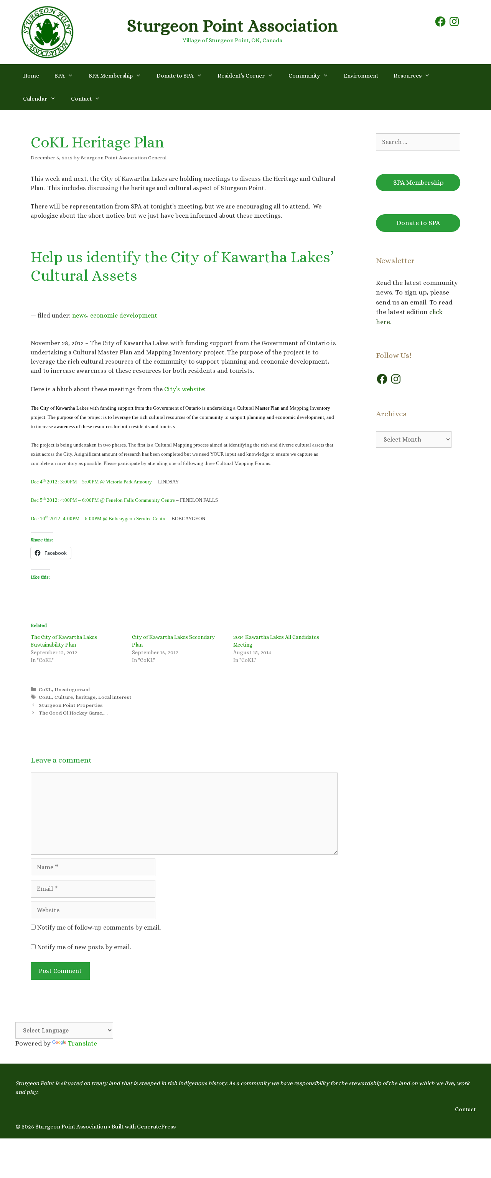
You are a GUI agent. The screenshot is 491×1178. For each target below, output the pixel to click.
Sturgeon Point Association (232, 26)
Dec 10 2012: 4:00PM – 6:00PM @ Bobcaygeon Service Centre (98, 518)
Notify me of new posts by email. (84, 947)
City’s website (184, 389)
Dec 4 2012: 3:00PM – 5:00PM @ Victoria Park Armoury (91, 482)
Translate (82, 1043)
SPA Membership (111, 75)
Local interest (115, 697)
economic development (123, 315)
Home (31, 75)
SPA (59, 75)
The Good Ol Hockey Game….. (73, 713)
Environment (361, 75)
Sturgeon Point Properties (71, 705)
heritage (86, 697)
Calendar (35, 98)
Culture (63, 697)
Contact (81, 98)
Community (304, 75)
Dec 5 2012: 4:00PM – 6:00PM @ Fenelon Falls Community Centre (103, 500)
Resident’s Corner (241, 75)
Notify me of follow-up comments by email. (99, 927)
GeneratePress (156, 1126)
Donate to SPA (175, 75)
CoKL (45, 689)
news (79, 315)
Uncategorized (72, 689)
